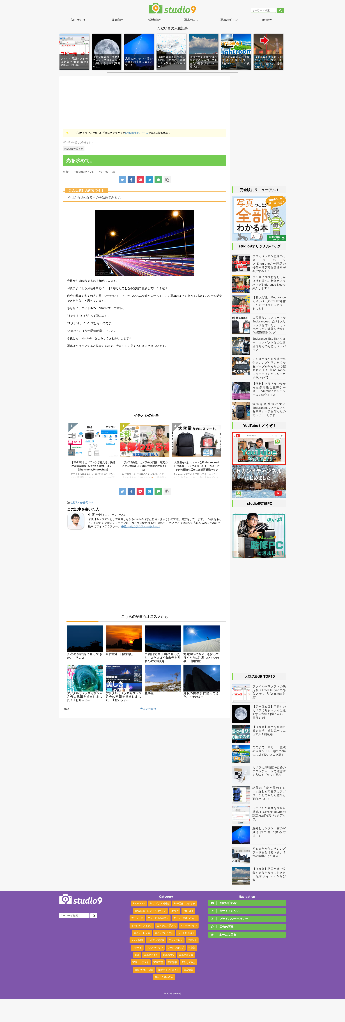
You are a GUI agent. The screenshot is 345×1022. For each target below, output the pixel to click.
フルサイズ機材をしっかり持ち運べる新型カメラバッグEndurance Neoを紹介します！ (269, 282)
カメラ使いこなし (164, 932)
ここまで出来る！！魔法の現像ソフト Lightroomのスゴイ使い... (236, 61)
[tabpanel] (93, 452)
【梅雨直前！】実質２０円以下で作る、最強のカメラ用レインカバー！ (171, 61)
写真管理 (158, 962)
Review (267, 20)
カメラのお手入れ (166, 925)
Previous (71, 452)
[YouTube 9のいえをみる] (259, 496)
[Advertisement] (144, 102)
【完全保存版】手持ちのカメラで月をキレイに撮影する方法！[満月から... (106, 61)
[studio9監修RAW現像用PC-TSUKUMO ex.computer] (259, 556)
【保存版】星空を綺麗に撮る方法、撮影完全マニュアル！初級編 (269, 730)
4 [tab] (153, 478)
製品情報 (188, 969)
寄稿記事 (172, 962)
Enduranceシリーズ (136, 132)
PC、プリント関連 (159, 903)
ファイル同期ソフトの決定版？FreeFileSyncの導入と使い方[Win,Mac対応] (269, 692)
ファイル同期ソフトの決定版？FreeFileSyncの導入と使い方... (74, 61)
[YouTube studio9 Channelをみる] (259, 463)
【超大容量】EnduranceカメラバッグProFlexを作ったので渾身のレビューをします (269, 303)
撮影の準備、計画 (144, 969)
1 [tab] (136, 478)
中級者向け (116, 20)
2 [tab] (142, 478)
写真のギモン (229, 20)
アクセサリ (137, 918)
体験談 (192, 947)
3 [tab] (147, 478)
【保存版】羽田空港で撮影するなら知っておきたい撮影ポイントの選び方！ (269, 874)
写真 (137, 954)
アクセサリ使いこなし (185, 918)
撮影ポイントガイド (168, 969)
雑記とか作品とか (82, 502)
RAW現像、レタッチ (184, 903)
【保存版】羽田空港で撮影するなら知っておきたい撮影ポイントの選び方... (203, 61)
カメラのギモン (188, 925)
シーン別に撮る (186, 932)
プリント (192, 940)
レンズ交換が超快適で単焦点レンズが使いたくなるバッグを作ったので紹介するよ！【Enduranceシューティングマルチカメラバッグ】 (269, 368)
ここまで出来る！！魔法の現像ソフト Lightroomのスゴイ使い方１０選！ (269, 750)
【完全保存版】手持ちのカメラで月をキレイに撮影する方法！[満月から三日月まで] (269, 712)
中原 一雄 (109, 172)
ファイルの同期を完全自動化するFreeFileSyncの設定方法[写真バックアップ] (269, 813)
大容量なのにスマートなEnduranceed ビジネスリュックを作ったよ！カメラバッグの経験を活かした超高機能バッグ (144, 466)
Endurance (139, 903)
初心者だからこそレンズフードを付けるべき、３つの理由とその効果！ (269, 852)
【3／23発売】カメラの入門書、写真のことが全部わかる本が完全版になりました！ (93, 466)
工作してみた (188, 962)
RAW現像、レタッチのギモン (150, 910)
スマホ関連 (137, 940)
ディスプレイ (176, 940)
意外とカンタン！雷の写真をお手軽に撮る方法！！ (139, 61)
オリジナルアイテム (141, 925)
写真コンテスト (140, 962)
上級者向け (153, 20)
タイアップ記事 (156, 940)
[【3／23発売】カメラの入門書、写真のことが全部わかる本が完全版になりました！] (259, 239)
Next (217, 452)
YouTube (188, 910)
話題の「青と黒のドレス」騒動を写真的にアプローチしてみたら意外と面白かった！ (269, 793)
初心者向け (78, 20)
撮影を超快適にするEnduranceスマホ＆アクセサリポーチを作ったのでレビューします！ (269, 409)
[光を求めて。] (149, 179)
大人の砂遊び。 (149, 709)
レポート (137, 947)
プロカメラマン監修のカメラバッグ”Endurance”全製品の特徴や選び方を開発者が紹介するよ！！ (196, 466)
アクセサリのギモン (158, 918)
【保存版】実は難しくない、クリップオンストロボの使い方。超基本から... (268, 61)
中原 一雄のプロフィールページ (140, 526)
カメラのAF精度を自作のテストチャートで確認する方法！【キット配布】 (269, 771)
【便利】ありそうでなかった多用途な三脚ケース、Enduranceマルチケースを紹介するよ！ (269, 389)
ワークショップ (175, 947)
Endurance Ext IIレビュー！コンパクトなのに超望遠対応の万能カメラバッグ (269, 344)
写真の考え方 (186, 954)
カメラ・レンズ (142, 932)
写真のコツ (191, 20)
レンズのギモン (154, 947)
